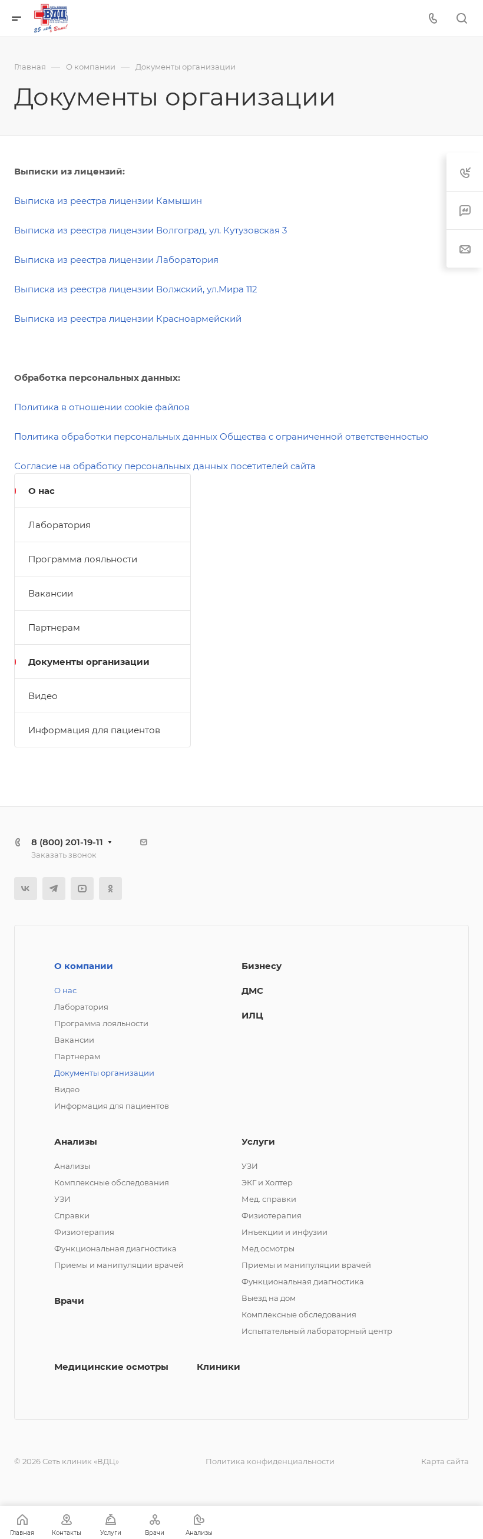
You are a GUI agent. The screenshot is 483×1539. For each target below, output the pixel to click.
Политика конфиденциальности (270, 1461)
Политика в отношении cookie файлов (102, 407)
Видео (43, 695)
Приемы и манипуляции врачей (119, 1265)
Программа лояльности (82, 559)
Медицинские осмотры (111, 1366)
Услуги (258, 1141)
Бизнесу (262, 965)
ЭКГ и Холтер (267, 1182)
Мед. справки (269, 1199)
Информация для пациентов (94, 730)
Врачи (69, 1300)
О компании (83, 965)
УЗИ (62, 1199)
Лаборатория (59, 524)
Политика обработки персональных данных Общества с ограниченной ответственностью (221, 436)
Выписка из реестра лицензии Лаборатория (116, 259)
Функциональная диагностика (115, 1248)
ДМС (252, 990)
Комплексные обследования (111, 1182)
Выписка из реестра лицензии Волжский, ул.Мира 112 (135, 289)
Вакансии (50, 593)
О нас (41, 490)
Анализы (75, 1141)
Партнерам (54, 627)
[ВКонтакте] (25, 888)
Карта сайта (445, 1461)
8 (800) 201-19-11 (67, 842)
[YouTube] (82, 888)
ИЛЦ (252, 1015)
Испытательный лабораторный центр (317, 1331)
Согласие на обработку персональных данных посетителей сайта (165, 466)
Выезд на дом (269, 1298)
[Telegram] (53, 888)
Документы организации (89, 661)
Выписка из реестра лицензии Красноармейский (128, 318)
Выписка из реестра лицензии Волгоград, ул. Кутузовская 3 (150, 230)
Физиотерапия (84, 1232)
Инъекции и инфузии (284, 1232)
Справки (72, 1215)
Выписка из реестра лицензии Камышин (108, 200)
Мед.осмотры (268, 1248)
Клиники (218, 1366)
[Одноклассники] (110, 888)
